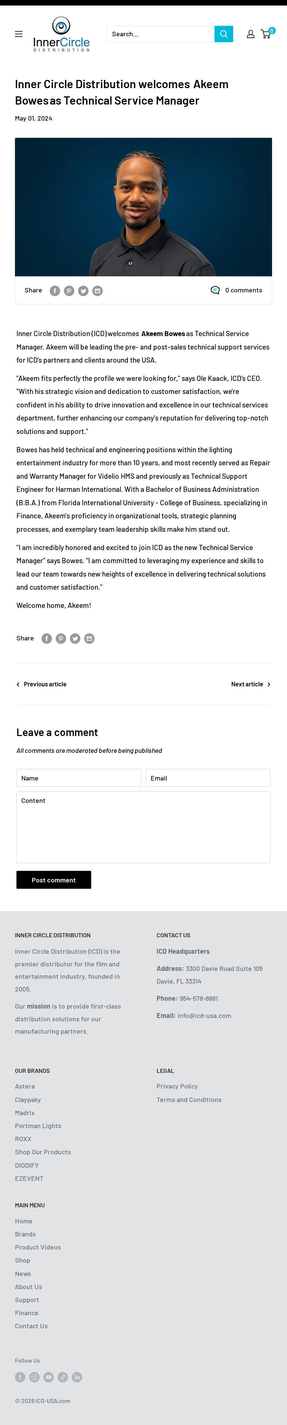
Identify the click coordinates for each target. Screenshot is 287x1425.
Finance (26, 1312)
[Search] (224, 34)
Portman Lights (38, 1125)
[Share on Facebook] (55, 290)
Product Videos (38, 1247)
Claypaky (28, 1099)
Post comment (54, 880)
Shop (22, 1260)
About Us (28, 1286)
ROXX (23, 1138)
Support (27, 1299)
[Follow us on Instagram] (34, 1376)
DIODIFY (27, 1165)
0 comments (243, 290)
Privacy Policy (177, 1086)
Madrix (25, 1112)
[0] (266, 34)
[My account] (250, 34)
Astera (25, 1086)
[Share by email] (97, 290)
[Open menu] (18, 34)
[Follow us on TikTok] (63, 1376)
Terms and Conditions (189, 1099)
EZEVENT (29, 1178)
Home (24, 1221)
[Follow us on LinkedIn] (77, 1376)
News (23, 1273)
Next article (247, 683)
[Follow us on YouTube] (48, 1376)
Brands (25, 1234)
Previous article (45, 683)
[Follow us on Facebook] (20, 1376)
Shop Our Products (43, 1152)
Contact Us (31, 1326)
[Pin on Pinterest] (69, 290)
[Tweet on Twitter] (83, 290)
